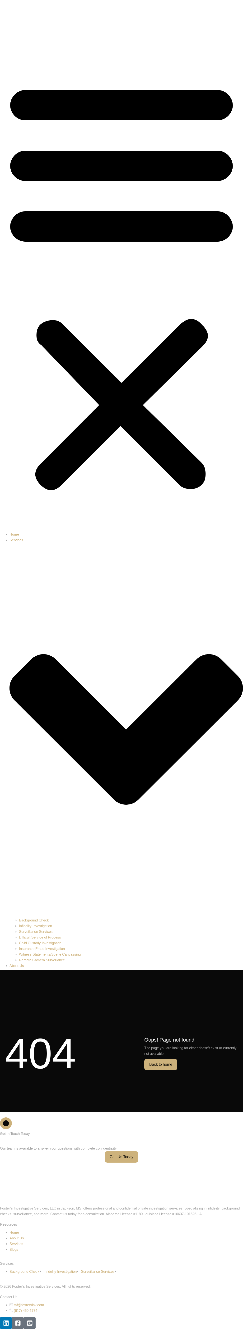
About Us (16, 966)
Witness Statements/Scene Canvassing (50, 954)
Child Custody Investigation (40, 943)
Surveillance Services (36, 932)
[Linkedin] (6, 1323)
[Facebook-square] (18, 1323)
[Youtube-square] (30, 1323)
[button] (121, 284)
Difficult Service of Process (40, 937)
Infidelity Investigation (35, 926)
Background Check (34, 920)
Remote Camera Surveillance (42, 960)
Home (14, 534)
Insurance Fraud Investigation (42, 949)
